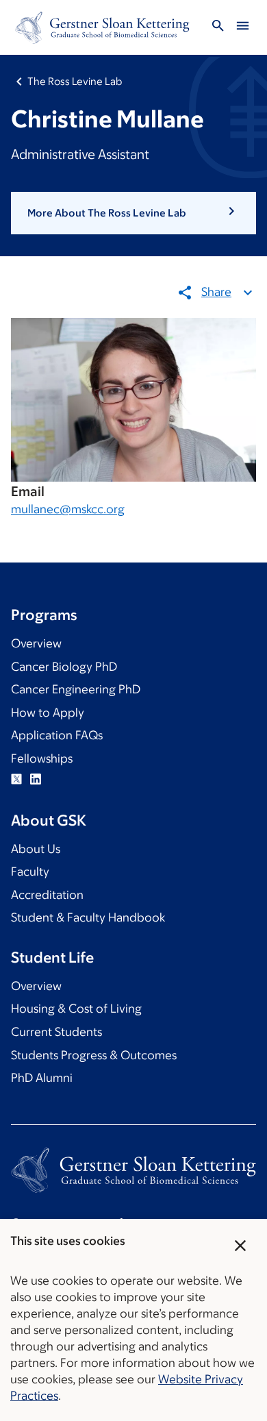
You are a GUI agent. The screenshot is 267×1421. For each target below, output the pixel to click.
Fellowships (42, 758)
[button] (133, 213)
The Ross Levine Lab (74, 81)
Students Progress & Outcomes (94, 1055)
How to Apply (47, 712)
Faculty (30, 871)
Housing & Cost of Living (76, 1008)
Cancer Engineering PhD (75, 689)
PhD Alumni (42, 1078)
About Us (35, 849)
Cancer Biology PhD (64, 667)
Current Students (56, 1032)
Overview (36, 643)
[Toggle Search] (218, 28)
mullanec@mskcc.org (68, 509)
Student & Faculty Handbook (88, 917)
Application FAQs (57, 735)
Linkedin (35, 779)
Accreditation (47, 895)
